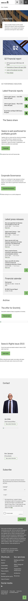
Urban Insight (4, 568)
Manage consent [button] (4, 593)
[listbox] (14, 489)
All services (17, 576)
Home (2, 7)
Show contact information (11, 424)
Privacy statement (4, 592)
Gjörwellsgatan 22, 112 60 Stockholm (9, 548)
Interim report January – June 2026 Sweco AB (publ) (13, 97)
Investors (3, 573)
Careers (3, 563)
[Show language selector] (17, 2)
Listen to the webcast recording (14, 70)
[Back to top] (24, 597)
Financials (5, 148)
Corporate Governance (8, 188)
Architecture (17, 573)
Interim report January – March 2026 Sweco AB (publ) (13, 104)
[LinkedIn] (2, 586)
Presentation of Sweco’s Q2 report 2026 (16, 67)
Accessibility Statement (14, 592)
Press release (10, 72)
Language (5, 486)
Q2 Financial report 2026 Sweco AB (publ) (15, 63)
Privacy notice (12, 591)
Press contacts (4, 571)
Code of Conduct (5, 579)
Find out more (6, 316)
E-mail (5, 494)
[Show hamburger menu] (26, 2)
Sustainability (4, 565)
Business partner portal (7, 576)
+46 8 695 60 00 (9, 552)
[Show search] (21, 2)
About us (3, 560)
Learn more (5, 353)
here (12, 507)
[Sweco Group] (5, 2)
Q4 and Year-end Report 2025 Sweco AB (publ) (13, 111)
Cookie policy (19, 591)
